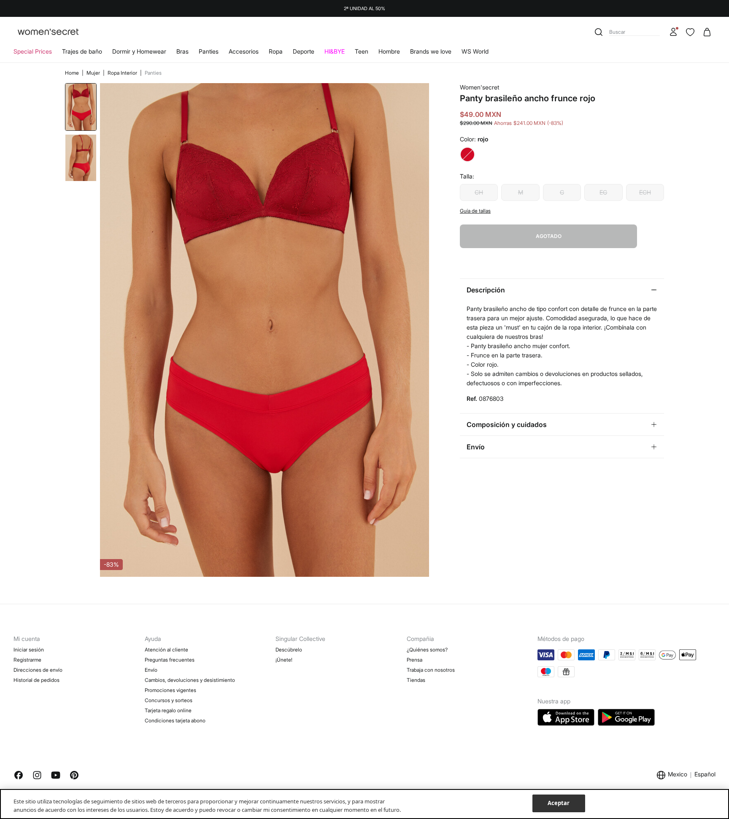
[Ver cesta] (707, 32)
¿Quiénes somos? (427, 649)
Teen (361, 51)
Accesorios (244, 51)
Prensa (414, 660)
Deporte (303, 51)
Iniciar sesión (29, 649)
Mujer (93, 73)
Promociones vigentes (170, 690)
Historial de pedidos (36, 680)
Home (72, 73)
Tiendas (416, 680)
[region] (364, 804)
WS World (475, 51)
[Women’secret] (48, 32)
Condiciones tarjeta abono (175, 720)
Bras (182, 51)
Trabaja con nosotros (431, 670)
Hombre (389, 51)
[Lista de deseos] (690, 32)
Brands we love (430, 51)
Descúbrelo (288, 649)
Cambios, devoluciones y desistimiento (190, 680)
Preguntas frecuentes (169, 660)
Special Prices (33, 51)
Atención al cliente (166, 649)
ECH (645, 192)
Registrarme (27, 660)
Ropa (276, 51)
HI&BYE (334, 51)
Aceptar (559, 803)
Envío (151, 670)
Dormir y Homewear (139, 51)
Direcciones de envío (38, 670)
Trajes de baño (82, 51)
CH (479, 192)
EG (603, 192)
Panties (209, 51)
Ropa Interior (123, 73)
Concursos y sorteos (168, 700)
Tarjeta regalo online (168, 710)
